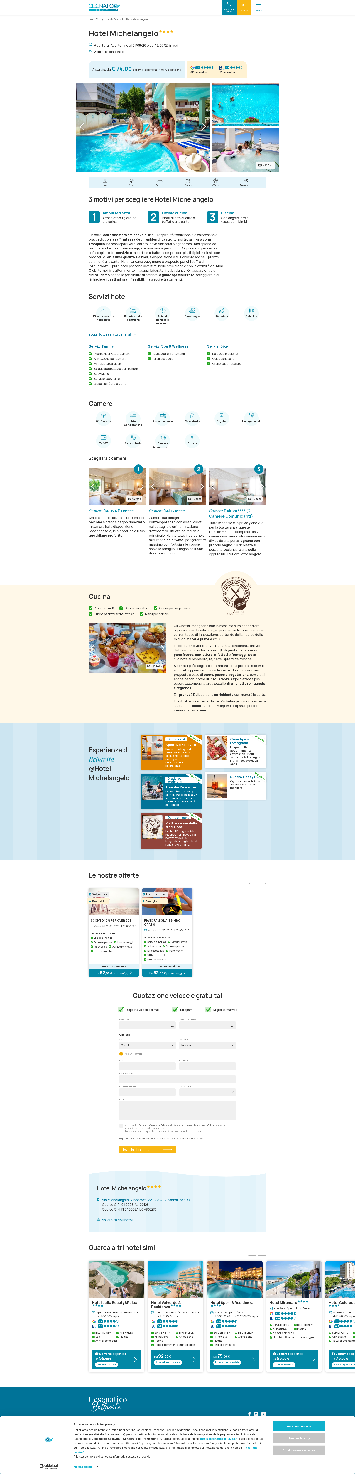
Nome (122, 1060)
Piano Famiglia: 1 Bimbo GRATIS (162, 922)
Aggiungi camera (133, 1053)
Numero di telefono (128, 1086)
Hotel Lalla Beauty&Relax (114, 1303)
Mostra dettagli (83, 1466)
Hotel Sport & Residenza (231, 1303)
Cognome (184, 1060)
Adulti (122, 1039)
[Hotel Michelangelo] (143, 127)
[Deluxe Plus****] (117, 486)
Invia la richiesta (136, 1149)
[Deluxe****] (177, 486)
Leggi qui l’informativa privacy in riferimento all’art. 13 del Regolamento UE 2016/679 (161, 1138)
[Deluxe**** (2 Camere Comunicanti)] (237, 486)
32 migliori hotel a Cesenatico (110, 19)
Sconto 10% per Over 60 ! (111, 920)
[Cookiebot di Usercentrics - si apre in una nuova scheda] (49, 1467)
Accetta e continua (299, 1426)
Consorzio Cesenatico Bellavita (154, 1125)
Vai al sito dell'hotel (117, 1220)
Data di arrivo (126, 1019)
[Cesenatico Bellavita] (105, 7)
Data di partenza (187, 1019)
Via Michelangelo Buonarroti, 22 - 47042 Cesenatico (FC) (146, 1200)
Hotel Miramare (283, 1303)
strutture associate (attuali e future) (197, 1125)
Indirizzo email (126, 1073)
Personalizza (297, 1438)
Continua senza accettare (299, 1450)
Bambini (183, 1039)
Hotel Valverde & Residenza (166, 1305)
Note (121, 1099)
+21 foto (268, 165)
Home (92, 19)
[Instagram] (256, 1414)
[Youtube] (263, 1414)
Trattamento (185, 1086)
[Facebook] (249, 1415)
